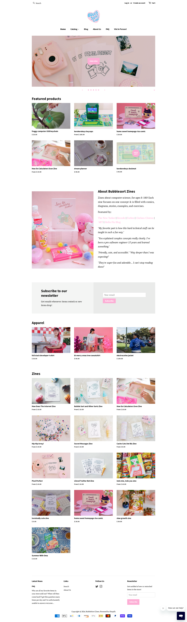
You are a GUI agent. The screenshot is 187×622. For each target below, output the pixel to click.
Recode (121, 217)
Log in (127, 3)
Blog (86, 29)
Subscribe (109, 301)
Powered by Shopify (108, 611)
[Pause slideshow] (154, 90)
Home (63, 29)
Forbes (130, 217)
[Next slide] (104, 90)
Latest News (37, 581)
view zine (94, 61)
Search (66, 586)
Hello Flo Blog (113, 222)
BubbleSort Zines (92, 611)
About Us (97, 29)
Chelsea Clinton (144, 217)
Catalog (74, 29)
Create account (139, 3)
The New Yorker (106, 217)
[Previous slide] (82, 90)
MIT (101, 222)
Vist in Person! (120, 29)
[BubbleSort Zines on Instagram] (100, 587)
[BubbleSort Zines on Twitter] (96, 587)
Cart (153, 3)
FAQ (107, 29)
